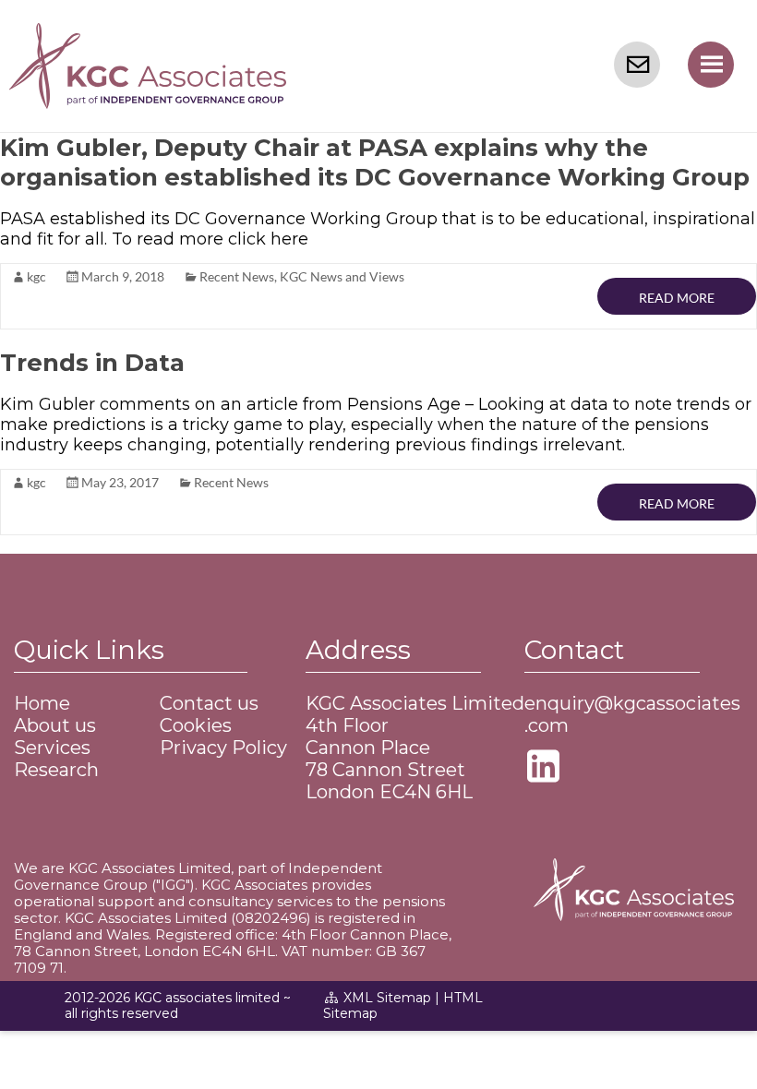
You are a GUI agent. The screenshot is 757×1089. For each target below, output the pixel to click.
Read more (677, 297)
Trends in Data (92, 362)
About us (55, 725)
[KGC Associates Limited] (147, 33)
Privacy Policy (223, 747)
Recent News (236, 276)
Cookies (196, 725)
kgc (36, 276)
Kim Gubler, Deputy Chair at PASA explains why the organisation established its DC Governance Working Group (375, 162)
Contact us (209, 703)
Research (56, 770)
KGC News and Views (342, 276)
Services (52, 747)
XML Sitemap (387, 997)
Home (42, 703)
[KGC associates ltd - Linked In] (547, 773)
